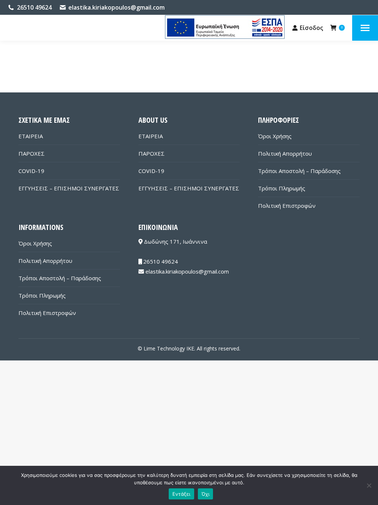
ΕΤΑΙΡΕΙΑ (30, 136)
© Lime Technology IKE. (166, 348)
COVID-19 (31, 170)
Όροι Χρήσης (275, 136)
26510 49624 (34, 7)
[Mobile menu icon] (365, 28)
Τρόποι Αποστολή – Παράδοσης (299, 170)
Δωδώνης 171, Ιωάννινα (174, 241)
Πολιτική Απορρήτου (285, 153)
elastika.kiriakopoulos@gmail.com (116, 7)
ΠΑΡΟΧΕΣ (31, 153)
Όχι (206, 494)
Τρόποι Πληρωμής (281, 188)
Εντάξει (181, 494)
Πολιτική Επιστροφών (287, 205)
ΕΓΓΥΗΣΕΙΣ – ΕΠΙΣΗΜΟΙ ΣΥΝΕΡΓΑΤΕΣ (68, 188)
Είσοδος (311, 27)
